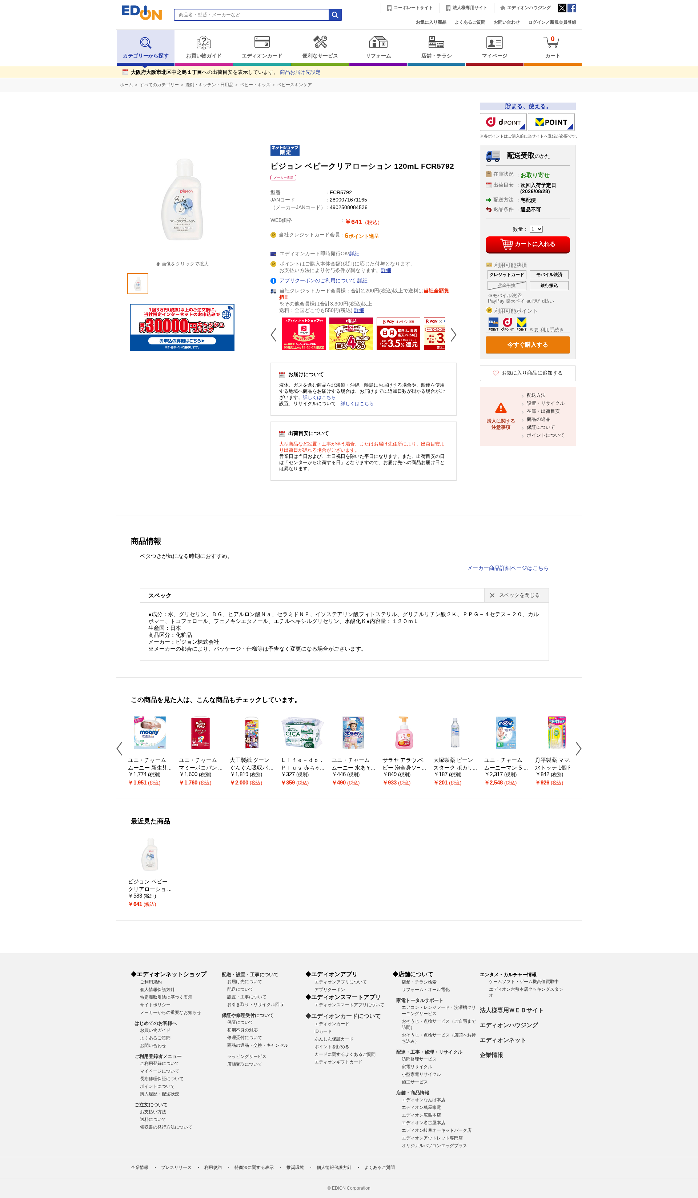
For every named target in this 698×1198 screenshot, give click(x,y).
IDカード (323, 1031)
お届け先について (244, 981)
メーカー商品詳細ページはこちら (508, 568)
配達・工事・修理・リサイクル (429, 1052)
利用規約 (213, 1167)
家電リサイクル (417, 1066)
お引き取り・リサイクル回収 (255, 1004)
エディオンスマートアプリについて (349, 1004)
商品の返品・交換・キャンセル (257, 1045)
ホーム (126, 84)
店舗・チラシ (436, 56)
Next (451, 335)
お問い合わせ (507, 22)
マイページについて (159, 1071)
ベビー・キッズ (255, 84)
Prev (276, 335)
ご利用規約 (151, 982)
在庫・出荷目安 (543, 411)
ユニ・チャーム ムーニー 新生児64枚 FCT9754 (149, 767)
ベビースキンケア (294, 84)
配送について (240, 989)
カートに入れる (535, 244)
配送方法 (536, 395)
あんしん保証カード (334, 1039)
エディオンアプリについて (340, 982)
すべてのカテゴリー (159, 84)
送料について (153, 1119)
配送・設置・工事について (250, 974)
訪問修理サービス (419, 1059)
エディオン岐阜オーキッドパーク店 (437, 1130)
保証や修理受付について (248, 1015)
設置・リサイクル (546, 403)
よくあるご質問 (470, 22)
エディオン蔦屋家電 (421, 1107)
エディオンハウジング (529, 7)
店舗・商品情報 (412, 1092)
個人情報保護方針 (157, 989)
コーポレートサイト (413, 7)
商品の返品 (538, 419)
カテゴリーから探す (146, 56)
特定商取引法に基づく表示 (166, 997)
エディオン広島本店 (421, 1115)
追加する (112, 62)
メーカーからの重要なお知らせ (170, 1012)
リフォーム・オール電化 (426, 989)
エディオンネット (503, 1040)
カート (553, 47)
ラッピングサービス (246, 1056)
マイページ (495, 56)
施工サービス (415, 1082)
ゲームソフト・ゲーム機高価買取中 (524, 981)
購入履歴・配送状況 (159, 1094)
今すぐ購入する (528, 345)
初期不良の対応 (242, 1030)
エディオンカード (262, 56)
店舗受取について (244, 1064)
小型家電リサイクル (421, 1074)
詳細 (354, 253)
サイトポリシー (155, 1004)
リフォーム (378, 56)
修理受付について (244, 1037)
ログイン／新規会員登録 (552, 22)
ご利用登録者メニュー (158, 1056)
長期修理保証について (162, 1078)
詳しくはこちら (319, 397)
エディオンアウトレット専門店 (432, 1138)
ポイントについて (546, 435)
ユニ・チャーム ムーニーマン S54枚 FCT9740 (506, 767)
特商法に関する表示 (254, 1167)
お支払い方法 (153, 1111)
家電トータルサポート (420, 1000)
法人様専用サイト (470, 7)
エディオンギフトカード (338, 1062)
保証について (541, 427)
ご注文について (151, 1104)
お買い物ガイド (204, 56)
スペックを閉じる (519, 595)
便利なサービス (320, 56)
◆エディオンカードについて (343, 1016)
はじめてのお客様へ (156, 1023)
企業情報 (491, 1055)
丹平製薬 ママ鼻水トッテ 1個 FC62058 (556, 767)
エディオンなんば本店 (423, 1099)
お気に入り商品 (431, 22)
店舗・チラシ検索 (419, 982)
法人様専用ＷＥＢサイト (512, 1010)
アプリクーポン (329, 989)
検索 (18, 64)
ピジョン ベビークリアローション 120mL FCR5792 (150, 889)
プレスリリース (176, 1167)
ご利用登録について (159, 1063)
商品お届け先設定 (300, 72)
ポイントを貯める (331, 1046)
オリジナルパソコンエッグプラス (434, 1145)
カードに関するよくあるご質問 (345, 1054)
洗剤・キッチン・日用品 (209, 84)
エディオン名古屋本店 (423, 1122)
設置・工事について (246, 996)
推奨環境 (295, 1167)
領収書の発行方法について (166, 1127)
